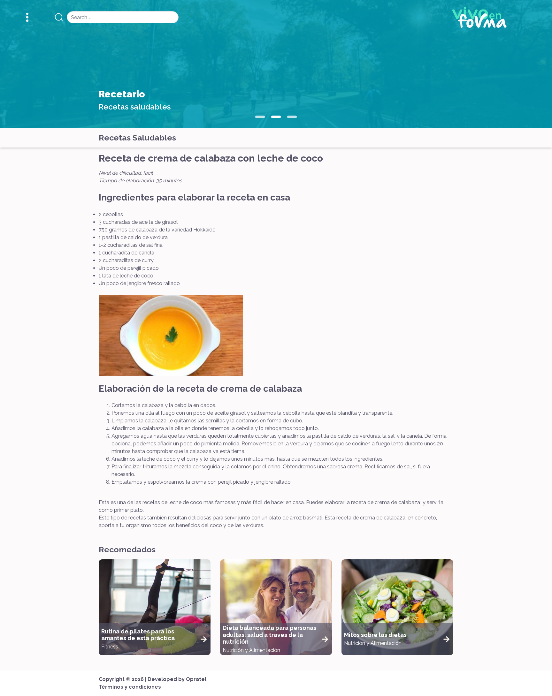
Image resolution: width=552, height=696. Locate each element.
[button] (260, 117)
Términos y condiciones (130, 687)
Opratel (196, 679)
